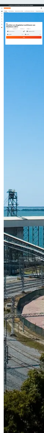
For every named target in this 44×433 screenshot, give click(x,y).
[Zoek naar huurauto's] (1, 16)
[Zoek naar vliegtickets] (1, 11)
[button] (43, 5)
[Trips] (1, 24)
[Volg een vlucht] (1, 21)
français (31, 5)
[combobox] (22, 28)
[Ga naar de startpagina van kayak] (7, 8)
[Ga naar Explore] (1, 19)
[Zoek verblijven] (1, 14)
